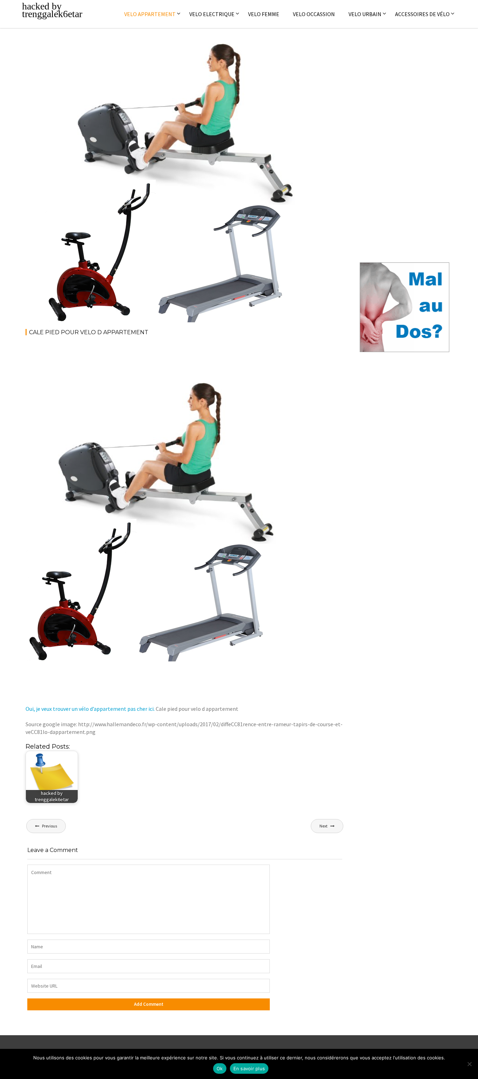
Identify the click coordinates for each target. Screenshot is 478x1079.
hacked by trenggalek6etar (52, 10)
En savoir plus (249, 1068)
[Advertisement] (153, 361)
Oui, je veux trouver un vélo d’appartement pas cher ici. (90, 708)
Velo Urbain (365, 14)
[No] (469, 1063)
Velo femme (263, 14)
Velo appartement (150, 14)
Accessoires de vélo (422, 14)
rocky (106, 51)
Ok (220, 1068)
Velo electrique (211, 14)
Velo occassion (314, 14)
